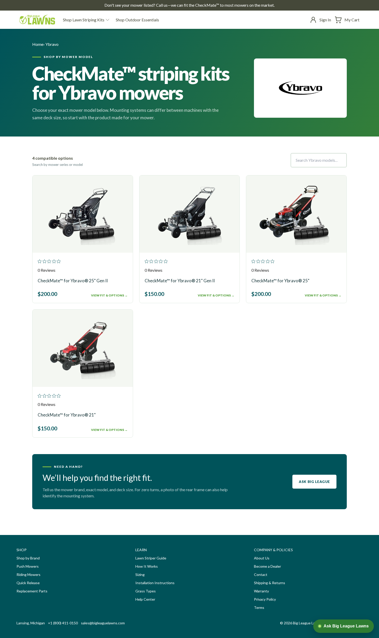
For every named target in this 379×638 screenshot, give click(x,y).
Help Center (145, 599)
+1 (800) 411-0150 (63, 623)
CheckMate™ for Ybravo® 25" (280, 280)
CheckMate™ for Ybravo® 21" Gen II (180, 280)
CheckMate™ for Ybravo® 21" (67, 415)
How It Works (146, 566)
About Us (261, 558)
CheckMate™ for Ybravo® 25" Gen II (73, 280)
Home (37, 44)
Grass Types (145, 591)
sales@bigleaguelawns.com (103, 623)
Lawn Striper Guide (150, 558)
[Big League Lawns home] (37, 20)
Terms (259, 607)
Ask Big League (314, 482)
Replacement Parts (32, 591)
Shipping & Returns (269, 583)
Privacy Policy (265, 599)
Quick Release (28, 583)
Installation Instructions (155, 583)
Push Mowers (28, 566)
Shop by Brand (28, 558)
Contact (260, 574)
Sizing (140, 574)
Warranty (261, 591)
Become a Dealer (267, 566)
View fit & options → (109, 295)
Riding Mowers (28, 574)
